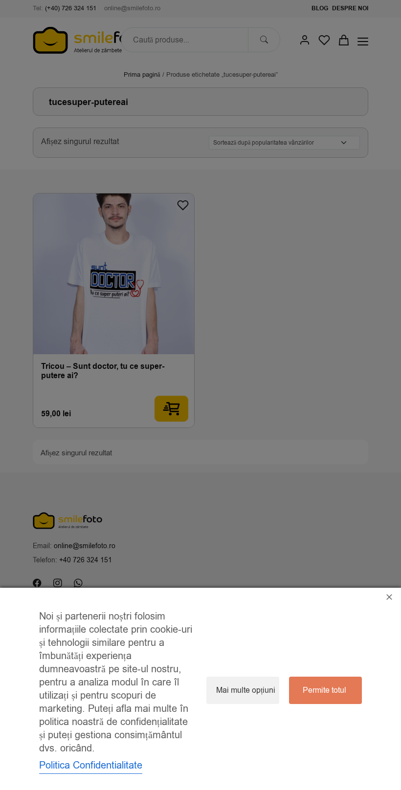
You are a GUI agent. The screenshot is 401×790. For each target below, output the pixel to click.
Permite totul (324, 690)
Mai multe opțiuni (245, 690)
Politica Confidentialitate (90, 765)
